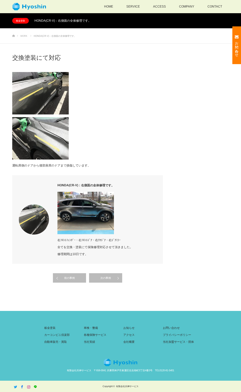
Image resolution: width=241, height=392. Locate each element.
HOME (108, 6)
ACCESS (159, 6)
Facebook (21, 386)
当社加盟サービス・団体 (178, 341)
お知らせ (129, 327)
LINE (35, 386)
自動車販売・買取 (55, 341)
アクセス (129, 334)
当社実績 (89, 341)
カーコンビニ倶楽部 (57, 334)
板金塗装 (20, 20)
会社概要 (129, 341)
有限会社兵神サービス (127, 386)
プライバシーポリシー (177, 334)
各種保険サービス (95, 334)
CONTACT (214, 6)
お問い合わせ (171, 327)
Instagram (28, 386)
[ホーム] (13, 29)
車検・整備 (91, 327)
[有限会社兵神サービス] (29, 6)
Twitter (15, 386)
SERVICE (133, 6)
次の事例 (105, 277)
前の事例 (69, 277)
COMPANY (186, 6)
